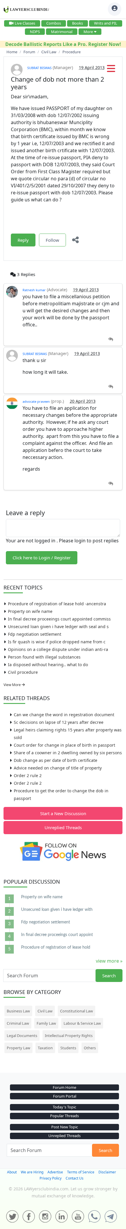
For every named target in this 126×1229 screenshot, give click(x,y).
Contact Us (75, 1178)
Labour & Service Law (82, 1023)
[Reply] (110, 339)
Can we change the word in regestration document (64, 714)
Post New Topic (64, 1126)
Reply (23, 240)
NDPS (35, 31)
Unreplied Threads (63, 827)
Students (68, 1047)
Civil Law (45, 1011)
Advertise (55, 1172)
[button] (111, 70)
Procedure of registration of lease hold (55, 947)
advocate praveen (36, 401)
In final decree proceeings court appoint (57, 935)
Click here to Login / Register (42, 557)
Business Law (18, 1011)
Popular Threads (64, 1115)
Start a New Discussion (63, 813)
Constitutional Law (76, 1011)
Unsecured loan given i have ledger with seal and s (58, 626)
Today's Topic (64, 1107)
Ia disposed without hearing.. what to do (48, 664)
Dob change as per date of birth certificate (55, 760)
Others (90, 1047)
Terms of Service (80, 1172)
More (88, 31)
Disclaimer (107, 1172)
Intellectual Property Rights (69, 1035)
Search (109, 975)
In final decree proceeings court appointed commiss (59, 619)
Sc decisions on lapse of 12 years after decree (58, 722)
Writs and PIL (105, 23)
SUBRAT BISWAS (39, 68)
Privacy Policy (51, 1178)
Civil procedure (23, 672)
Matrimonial (61, 31)
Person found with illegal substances (44, 657)
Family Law (46, 1023)
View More (13, 684)
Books (77, 23)
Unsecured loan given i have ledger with (57, 910)
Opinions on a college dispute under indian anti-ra (58, 649)
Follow (52, 240)
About (12, 1172)
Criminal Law (18, 1023)
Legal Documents (22, 1035)
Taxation (45, 1047)
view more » (109, 961)
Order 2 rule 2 (28, 775)
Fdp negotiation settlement (34, 634)
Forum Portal (64, 1096)
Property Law (18, 1047)
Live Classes (25, 23)
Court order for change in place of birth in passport (64, 745)
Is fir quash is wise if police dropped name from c (56, 642)
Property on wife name (30, 611)
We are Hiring (32, 1172)
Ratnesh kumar (34, 290)
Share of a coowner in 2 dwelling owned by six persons (68, 752)
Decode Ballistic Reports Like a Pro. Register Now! (63, 44)
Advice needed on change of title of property (58, 768)
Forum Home (64, 1087)
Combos (53, 23)
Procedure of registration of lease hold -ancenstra (57, 603)
